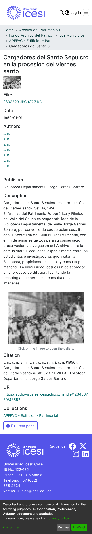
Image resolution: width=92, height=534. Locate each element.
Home (9, 30)
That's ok (79, 527)
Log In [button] (75, 12)
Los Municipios (72, 35)
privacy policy (58, 518)
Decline (63, 527)
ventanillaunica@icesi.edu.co (27, 491)
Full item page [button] (22, 425)
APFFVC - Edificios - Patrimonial (31, 40)
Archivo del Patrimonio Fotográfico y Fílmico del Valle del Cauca (41, 30)
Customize (11, 527)
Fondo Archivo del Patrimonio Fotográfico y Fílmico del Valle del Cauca (31, 35)
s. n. (6, 133)
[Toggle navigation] (86, 12)
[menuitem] (67, 12)
